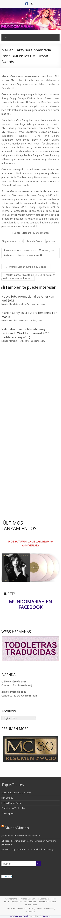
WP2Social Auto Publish (19, 916)
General (10, 255)
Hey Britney (7, 797)
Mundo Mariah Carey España (20, 250)
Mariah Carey (34, 241)
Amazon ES (22, 908)
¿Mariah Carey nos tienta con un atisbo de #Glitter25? (27, 849)
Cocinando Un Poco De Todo (16, 792)
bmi (21, 241)
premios (50, 241)
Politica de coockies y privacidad (40, 910)
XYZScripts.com (45, 916)
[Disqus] (30, 391)
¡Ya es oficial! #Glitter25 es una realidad (20, 835)
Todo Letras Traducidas (13, 808)
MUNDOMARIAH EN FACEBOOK (30, 604)
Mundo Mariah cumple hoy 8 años (26, 266)
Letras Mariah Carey (11, 803)
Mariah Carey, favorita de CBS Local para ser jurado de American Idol (28, 276)
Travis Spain (7, 813)
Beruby (32, 908)
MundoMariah (17, 827)
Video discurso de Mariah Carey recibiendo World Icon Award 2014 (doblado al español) (25, 333)
